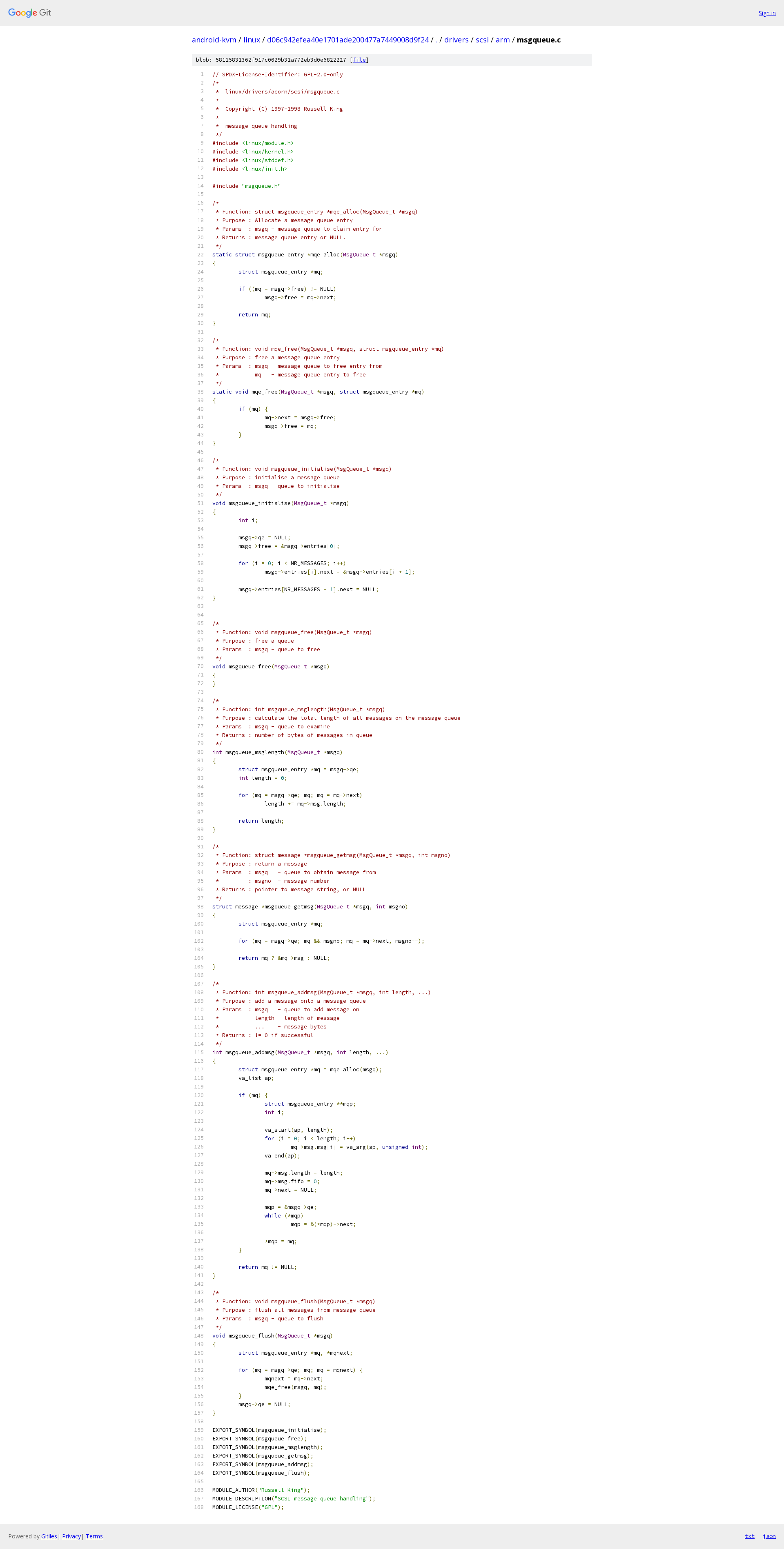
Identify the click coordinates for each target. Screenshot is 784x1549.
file (359, 59)
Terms (94, 1536)
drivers (456, 40)
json (769, 1536)
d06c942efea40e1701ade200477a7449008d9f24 (348, 40)
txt (750, 1536)
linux (251, 40)
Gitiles (49, 1536)
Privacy (71, 1536)
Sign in (767, 13)
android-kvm (214, 40)
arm (503, 40)
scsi (482, 40)
